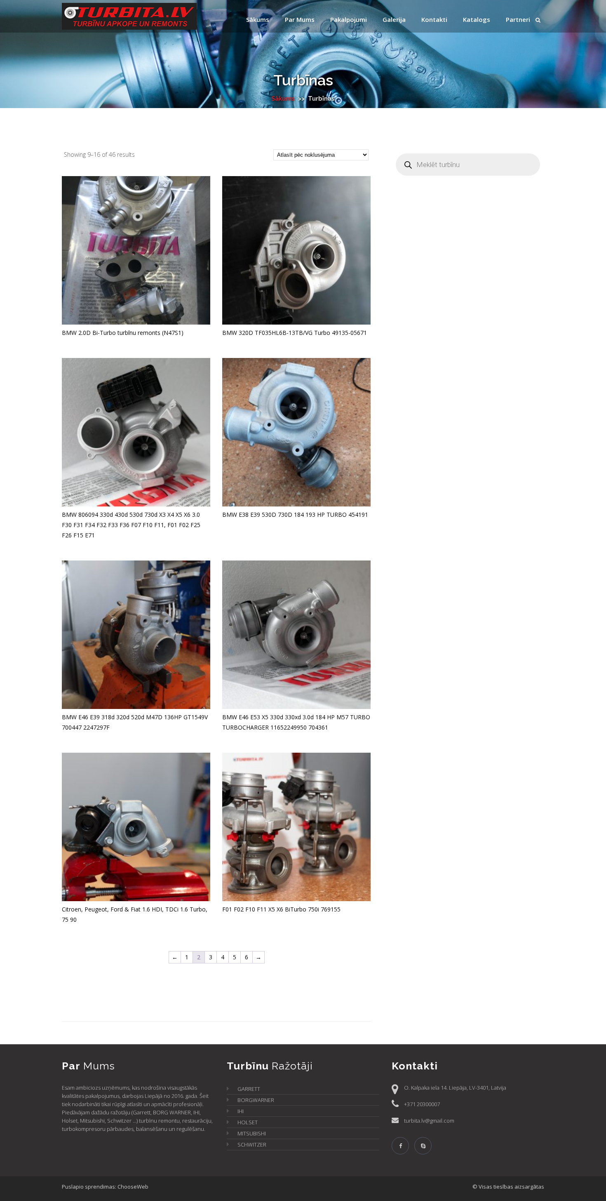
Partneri (518, 19)
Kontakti (434, 19)
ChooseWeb (132, 1186)
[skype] (423, 1145)
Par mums (300, 19)
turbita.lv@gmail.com (429, 1120)
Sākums (257, 19)
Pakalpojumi (348, 19)
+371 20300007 (422, 1104)
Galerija (394, 19)
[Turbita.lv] (138, 18)
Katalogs (476, 19)
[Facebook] (400, 1145)
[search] (538, 20)
